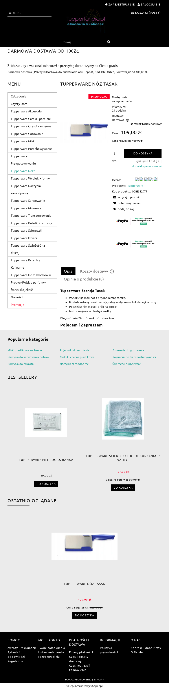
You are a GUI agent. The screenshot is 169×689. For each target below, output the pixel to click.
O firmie (137, 652)
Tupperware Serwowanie (28, 200)
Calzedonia (18, 96)
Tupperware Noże (23, 171)
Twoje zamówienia (51, 648)
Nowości (17, 297)
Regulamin (15, 661)
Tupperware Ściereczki (26, 230)
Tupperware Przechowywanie (31, 148)
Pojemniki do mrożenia (74, 350)
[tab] (68, 271)
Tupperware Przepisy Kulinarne (25, 263)
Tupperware (135, 185)
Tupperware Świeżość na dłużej (28, 249)
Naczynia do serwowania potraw (28, 357)
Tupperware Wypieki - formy (30, 178)
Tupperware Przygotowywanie (23, 159)
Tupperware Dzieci (24, 238)
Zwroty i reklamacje (22, 648)
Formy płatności (81, 652)
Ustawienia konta (51, 652)
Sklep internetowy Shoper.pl (84, 686)
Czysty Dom (19, 104)
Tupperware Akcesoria (26, 111)
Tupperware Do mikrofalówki (31, 275)
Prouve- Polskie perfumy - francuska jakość (28, 285)
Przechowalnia (49, 656)
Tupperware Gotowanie (27, 134)
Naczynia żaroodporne (74, 364)
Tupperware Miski (23, 141)
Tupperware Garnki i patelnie (31, 119)
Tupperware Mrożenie (26, 208)
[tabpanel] (111, 308)
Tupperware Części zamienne (31, 126)
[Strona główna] (84, 21)
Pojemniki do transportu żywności (134, 357)
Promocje (17, 304)
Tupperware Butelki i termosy (31, 223)
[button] (126, 197)
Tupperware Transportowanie (31, 215)
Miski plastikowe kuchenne (24, 350)
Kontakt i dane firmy (146, 648)
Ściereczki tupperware (126, 364)
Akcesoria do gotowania (128, 350)
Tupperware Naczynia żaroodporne (26, 189)
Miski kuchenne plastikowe (77, 357)
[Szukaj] (108, 42)
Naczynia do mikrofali (21, 364)
